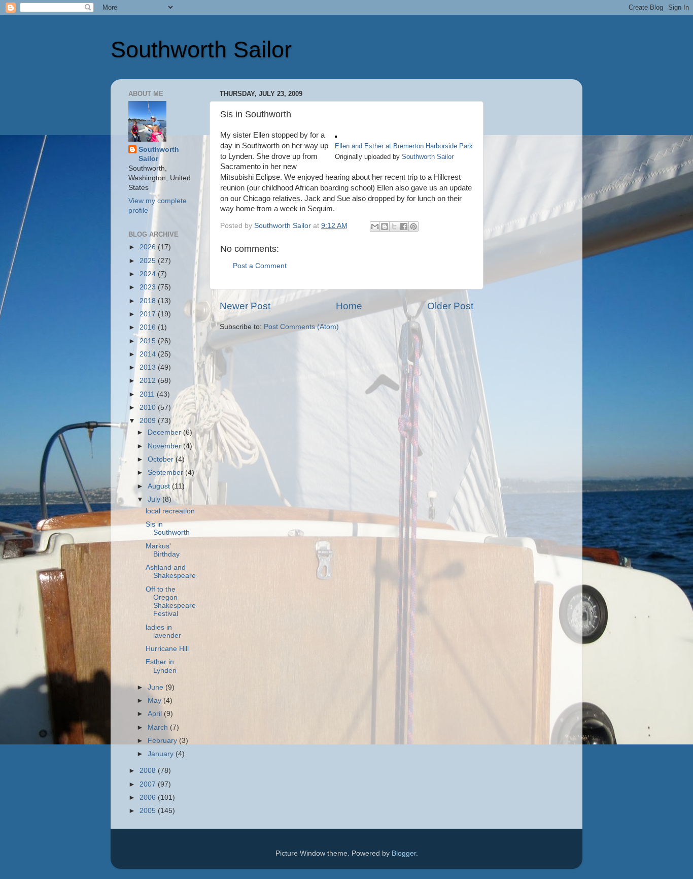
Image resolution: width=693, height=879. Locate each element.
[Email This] (375, 226)
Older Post (450, 306)
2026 (149, 247)
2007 (149, 784)
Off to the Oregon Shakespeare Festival (171, 601)
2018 (149, 301)
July (155, 499)
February (163, 740)
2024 (149, 274)
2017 (149, 314)
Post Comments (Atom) (301, 327)
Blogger (404, 853)
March (159, 727)
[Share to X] (394, 226)
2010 (149, 407)
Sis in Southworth (168, 528)
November (165, 446)
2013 (149, 367)
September (166, 472)
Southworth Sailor (201, 49)
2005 (149, 811)
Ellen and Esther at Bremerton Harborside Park (404, 146)
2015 (149, 341)
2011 (148, 394)
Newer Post (245, 306)
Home (349, 306)
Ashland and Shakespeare (171, 571)
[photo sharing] (336, 135)
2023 (149, 287)
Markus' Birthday (163, 550)
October (162, 459)
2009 (149, 421)
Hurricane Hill (167, 649)
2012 (149, 380)
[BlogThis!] (384, 226)
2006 (149, 797)
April (156, 714)
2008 (149, 770)
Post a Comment (260, 266)
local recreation (170, 511)
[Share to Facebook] (404, 226)
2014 (149, 354)
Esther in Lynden (161, 666)
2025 (149, 261)
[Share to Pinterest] (413, 226)
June (156, 687)
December (165, 432)
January (162, 754)
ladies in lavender (163, 631)
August (160, 486)
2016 (149, 327)
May (155, 700)
